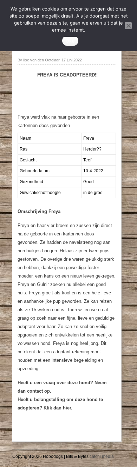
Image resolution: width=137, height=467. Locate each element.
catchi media (102, 456)
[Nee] (128, 25)
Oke (70, 41)
